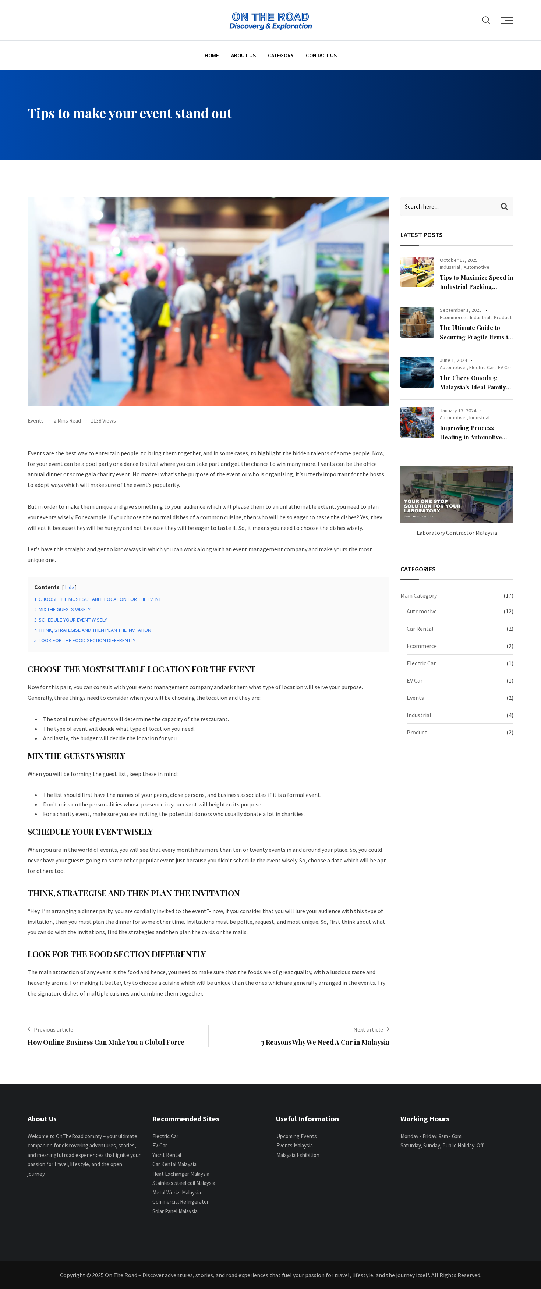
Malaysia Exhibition (297, 1154)
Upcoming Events (296, 1136)
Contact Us (321, 55)
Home (212, 55)
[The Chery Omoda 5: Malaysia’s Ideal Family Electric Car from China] (417, 372)
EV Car (505, 367)
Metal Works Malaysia (176, 1192)
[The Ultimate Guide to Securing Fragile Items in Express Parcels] (417, 322)
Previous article (53, 1029)
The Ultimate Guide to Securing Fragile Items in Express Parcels (476, 337)
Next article (368, 1029)
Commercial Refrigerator (180, 1201)
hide (69, 587)
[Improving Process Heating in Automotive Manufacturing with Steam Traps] (417, 422)
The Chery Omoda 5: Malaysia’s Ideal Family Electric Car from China (473, 387)
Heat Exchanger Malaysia (180, 1173)
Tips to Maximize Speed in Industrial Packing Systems (476, 287)
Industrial (450, 267)
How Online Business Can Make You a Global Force (106, 1042)
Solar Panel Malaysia (175, 1211)
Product (503, 317)
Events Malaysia (294, 1145)
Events (36, 420)
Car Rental (420, 628)
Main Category (418, 595)
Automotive (476, 267)
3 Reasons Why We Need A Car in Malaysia (325, 1042)
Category (281, 55)
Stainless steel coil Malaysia (183, 1182)
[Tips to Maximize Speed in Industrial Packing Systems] (417, 272)
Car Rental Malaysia (174, 1164)
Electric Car (481, 367)
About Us (243, 55)
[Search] (486, 20)
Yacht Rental (166, 1154)
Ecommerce (453, 317)
